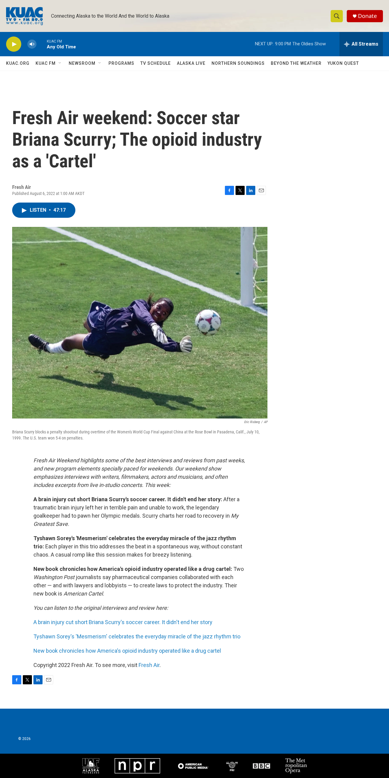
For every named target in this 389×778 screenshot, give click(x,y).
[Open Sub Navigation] (60, 63)
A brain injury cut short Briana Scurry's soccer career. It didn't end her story (122, 622)
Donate (367, 16)
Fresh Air (149, 665)
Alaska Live (191, 63)
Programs (121, 63)
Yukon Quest (343, 63)
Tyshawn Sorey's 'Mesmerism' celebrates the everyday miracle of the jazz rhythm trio (136, 636)
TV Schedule (155, 63)
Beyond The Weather (296, 63)
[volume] (32, 44)
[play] (14, 44)
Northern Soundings (238, 63)
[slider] (42, 44)
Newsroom (82, 63)
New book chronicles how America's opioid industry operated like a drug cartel (127, 651)
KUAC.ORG (17, 63)
